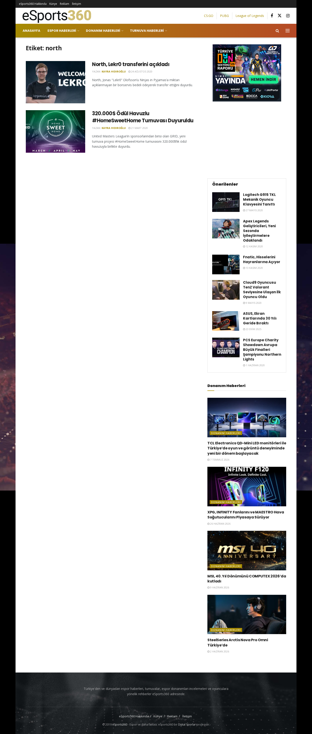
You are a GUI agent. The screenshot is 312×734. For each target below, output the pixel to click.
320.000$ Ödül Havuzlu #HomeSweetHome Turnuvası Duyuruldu (142, 117)
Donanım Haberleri (103, 30)
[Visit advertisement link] (246, 72)
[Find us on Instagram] (288, 16)
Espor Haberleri (62, 30)
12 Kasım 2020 (254, 246)
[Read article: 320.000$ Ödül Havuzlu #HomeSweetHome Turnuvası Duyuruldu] (55, 131)
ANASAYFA (31, 30)
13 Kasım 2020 (254, 268)
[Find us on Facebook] (272, 16)
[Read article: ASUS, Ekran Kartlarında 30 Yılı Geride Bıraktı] (226, 321)
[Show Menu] (288, 30)
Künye (53, 4)
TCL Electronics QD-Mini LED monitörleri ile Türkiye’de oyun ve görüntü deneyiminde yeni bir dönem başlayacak (246, 448)
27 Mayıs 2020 (254, 210)
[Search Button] (277, 30)
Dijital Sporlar (187, 724)
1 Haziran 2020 (255, 365)
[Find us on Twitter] (280, 16)
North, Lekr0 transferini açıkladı (130, 64)
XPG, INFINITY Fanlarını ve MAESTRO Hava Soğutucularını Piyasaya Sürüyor (245, 515)
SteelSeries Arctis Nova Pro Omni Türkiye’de (237, 642)
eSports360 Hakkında (33, 4)
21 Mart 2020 (139, 128)
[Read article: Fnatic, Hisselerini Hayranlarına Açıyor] (226, 264)
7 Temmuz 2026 (219, 459)
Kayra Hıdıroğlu (114, 71)
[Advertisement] (247, 139)
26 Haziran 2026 (219, 523)
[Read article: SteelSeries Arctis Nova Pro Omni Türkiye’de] (246, 614)
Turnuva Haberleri (147, 30)
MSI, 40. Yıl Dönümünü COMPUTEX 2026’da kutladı (246, 579)
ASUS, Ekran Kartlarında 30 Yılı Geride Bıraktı (260, 318)
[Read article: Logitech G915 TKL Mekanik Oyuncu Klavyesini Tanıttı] (226, 202)
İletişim (76, 4)
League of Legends (249, 15)
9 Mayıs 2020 (253, 302)
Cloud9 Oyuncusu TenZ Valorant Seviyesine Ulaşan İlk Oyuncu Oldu (262, 289)
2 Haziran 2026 (219, 651)
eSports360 (119, 724)
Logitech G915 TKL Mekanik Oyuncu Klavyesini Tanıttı (259, 199)
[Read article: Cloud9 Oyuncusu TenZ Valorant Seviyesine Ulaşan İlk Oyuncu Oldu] (226, 290)
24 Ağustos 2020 (141, 71)
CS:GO (208, 15)
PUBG (224, 15)
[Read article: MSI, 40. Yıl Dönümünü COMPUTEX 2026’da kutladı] (246, 550)
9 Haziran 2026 (219, 587)
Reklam (64, 4)
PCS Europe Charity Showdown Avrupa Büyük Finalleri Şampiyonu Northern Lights (262, 350)
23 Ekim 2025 (253, 329)
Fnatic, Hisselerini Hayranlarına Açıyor (261, 259)
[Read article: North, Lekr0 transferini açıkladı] (55, 82)
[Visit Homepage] (55, 16)
